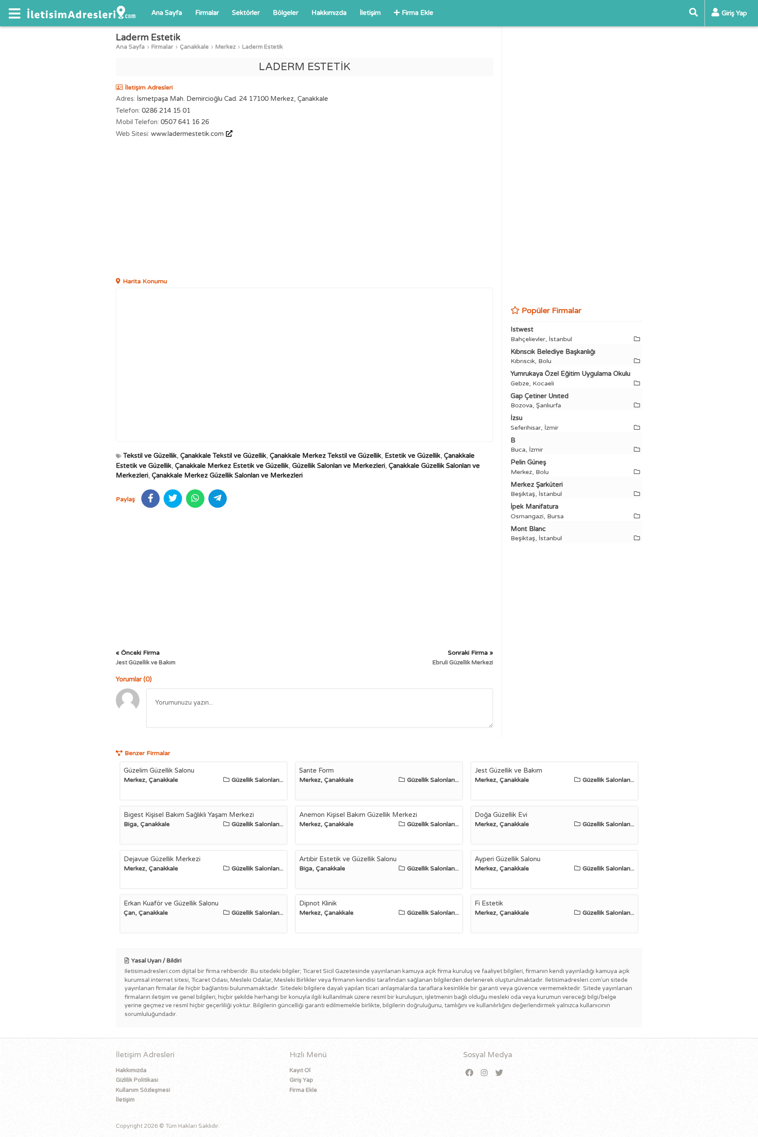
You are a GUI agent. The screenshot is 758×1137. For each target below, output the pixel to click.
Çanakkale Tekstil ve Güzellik (223, 456)
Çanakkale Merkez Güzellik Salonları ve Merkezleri (227, 475)
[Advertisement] (304, 208)
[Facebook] (469, 1073)
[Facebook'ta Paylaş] (150, 498)
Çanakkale (194, 46)
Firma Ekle (417, 13)
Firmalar (207, 13)
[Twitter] (499, 1073)
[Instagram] (484, 1073)
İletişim (370, 13)
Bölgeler (285, 13)
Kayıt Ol (300, 1070)
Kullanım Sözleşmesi (143, 1090)
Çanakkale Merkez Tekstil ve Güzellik (325, 456)
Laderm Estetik (262, 46)
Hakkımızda (329, 13)
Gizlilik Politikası (137, 1080)
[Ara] (693, 13)
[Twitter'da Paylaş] (173, 498)
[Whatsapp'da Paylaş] (195, 498)
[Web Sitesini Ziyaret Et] (228, 134)
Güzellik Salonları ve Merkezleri (338, 466)
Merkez (225, 46)
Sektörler (246, 13)
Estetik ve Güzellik (412, 456)
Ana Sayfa (166, 13)
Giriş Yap (301, 1080)
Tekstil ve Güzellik (150, 456)
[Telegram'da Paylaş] (217, 498)
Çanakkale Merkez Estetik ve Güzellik (232, 466)
